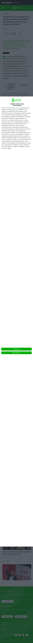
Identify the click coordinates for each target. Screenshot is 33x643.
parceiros (16, 107)
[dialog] (16, 321)
